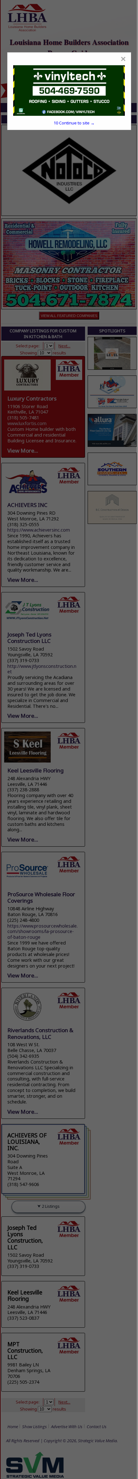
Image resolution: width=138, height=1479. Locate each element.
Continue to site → (74, 123)
